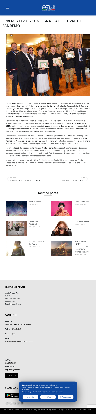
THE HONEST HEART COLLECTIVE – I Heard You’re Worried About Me (82, 246)
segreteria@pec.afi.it (12, 370)
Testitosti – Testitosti (33, 222)
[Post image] (16, 208)
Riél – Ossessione (82, 202)
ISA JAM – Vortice (82, 221)
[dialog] (48, 392)
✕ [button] (73, 385)
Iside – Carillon (35, 202)
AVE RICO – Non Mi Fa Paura (37, 242)
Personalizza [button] (66, 397)
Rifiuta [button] (49, 397)
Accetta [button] (31, 397)
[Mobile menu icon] (7, 7)
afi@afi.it (13, 334)
